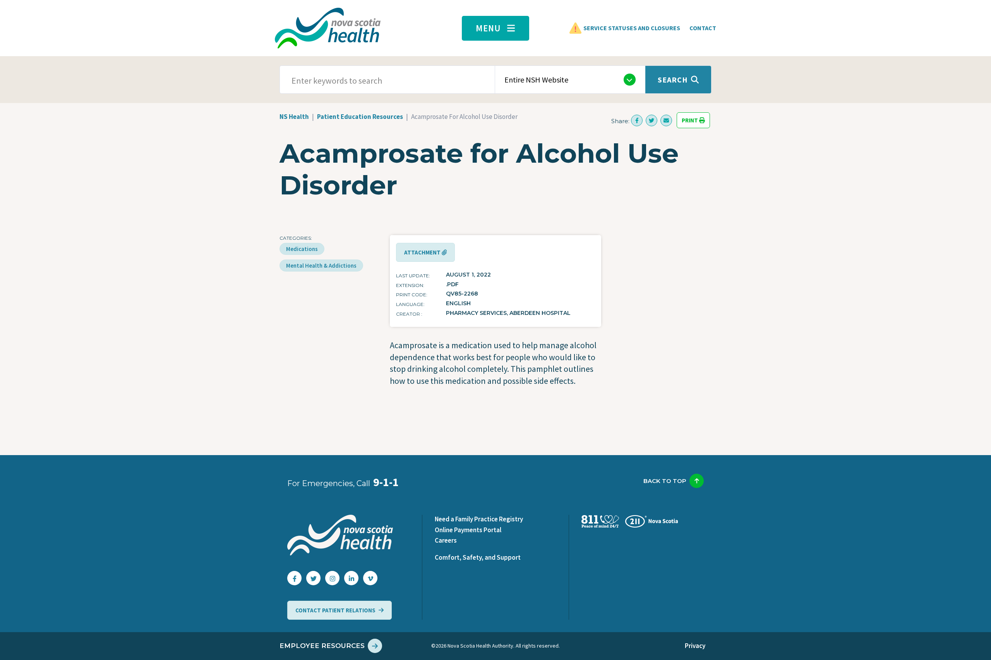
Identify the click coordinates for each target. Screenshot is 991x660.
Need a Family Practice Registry (479, 519)
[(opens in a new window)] (637, 120)
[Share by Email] (666, 120)
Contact (702, 28)
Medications (302, 249)
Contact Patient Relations (335, 610)
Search (673, 79)
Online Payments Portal (468, 530)
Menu (488, 28)
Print (690, 120)
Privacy (695, 645)
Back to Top (664, 481)
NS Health (294, 116)
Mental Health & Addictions (321, 265)
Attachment (423, 252)
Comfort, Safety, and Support (478, 557)
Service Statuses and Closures (631, 28)
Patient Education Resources (360, 116)
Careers (446, 540)
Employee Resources (322, 646)
